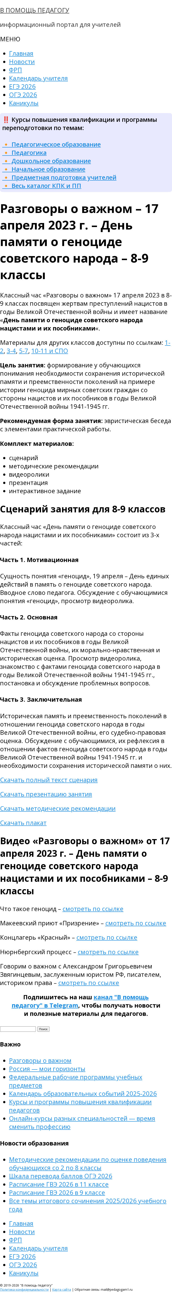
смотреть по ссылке (92, 909)
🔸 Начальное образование (43, 169)
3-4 (11, 351)
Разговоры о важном (40, 1060)
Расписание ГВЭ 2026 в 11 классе (59, 1184)
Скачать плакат (23, 823)
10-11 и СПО (49, 351)
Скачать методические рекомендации (58, 808)
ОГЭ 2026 (23, 95)
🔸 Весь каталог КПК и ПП (41, 185)
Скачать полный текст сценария (49, 780)
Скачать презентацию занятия (46, 794)
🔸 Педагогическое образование (51, 144)
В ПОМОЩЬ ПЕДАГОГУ (34, 10)
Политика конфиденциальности (24, 1289)
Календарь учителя (38, 78)
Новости (22, 61)
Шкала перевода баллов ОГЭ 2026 (60, 1176)
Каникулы (24, 103)
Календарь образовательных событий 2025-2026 (83, 1093)
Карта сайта (61, 1289)
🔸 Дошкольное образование (46, 161)
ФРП (15, 70)
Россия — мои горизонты (47, 1069)
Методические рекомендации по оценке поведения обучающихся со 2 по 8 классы (87, 1163)
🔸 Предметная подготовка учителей (59, 177)
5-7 (23, 351)
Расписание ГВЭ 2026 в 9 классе (57, 1192)
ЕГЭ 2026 (22, 86)
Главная (21, 53)
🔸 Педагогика (24, 152)
